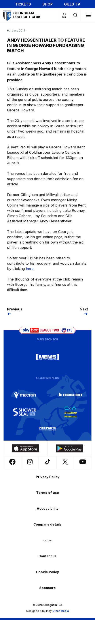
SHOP (47, 4)
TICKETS (23, 4)
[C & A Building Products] (70, 412)
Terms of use (47, 493)
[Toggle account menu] (64, 15)
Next (84, 309)
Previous (14, 309)
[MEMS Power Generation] (47, 357)
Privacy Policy (47, 477)
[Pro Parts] (47, 428)
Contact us (47, 556)
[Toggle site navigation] (88, 15)
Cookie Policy (47, 572)
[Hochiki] (70, 395)
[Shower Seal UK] (24, 412)
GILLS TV (72, 4)
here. (30, 268)
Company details (47, 524)
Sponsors (47, 588)
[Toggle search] (75, 15)
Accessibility (48, 508)
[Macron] (24, 395)
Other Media (60, 611)
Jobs (47, 540)
